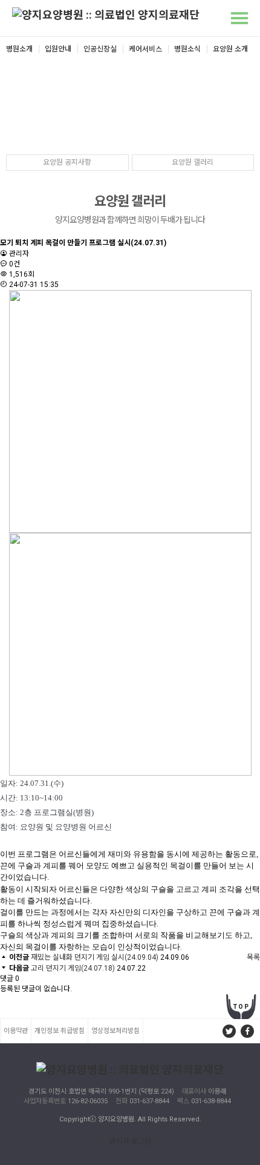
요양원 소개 (230, 49)
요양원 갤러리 (192, 162)
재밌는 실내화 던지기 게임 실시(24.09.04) (94, 957)
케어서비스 (145, 49)
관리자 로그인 (130, 1141)
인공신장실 (100, 49)
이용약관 (16, 1031)
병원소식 (187, 49)
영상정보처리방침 (115, 1031)
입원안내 (58, 49)
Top (241, 1006)
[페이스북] (247, 1031)
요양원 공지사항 (67, 162)
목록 (253, 957)
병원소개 (19, 49)
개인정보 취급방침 (59, 1031)
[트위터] (229, 1031)
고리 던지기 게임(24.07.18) (73, 968)
